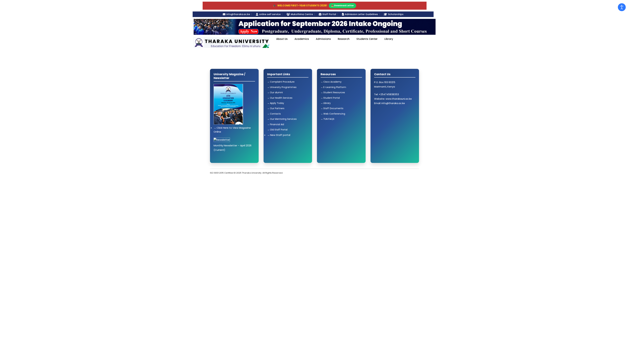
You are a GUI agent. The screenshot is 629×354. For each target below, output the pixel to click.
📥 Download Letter (342, 5)
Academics (302, 39)
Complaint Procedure (282, 81)
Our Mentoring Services (283, 119)
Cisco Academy (332, 81)
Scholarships (395, 14)
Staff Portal (329, 14)
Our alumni (276, 92)
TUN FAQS (328, 119)
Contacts (275, 113)
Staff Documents (333, 108)
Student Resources (334, 92)
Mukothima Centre (302, 14)
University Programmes (283, 87)
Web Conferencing (334, 113)
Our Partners (277, 108)
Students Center (367, 39)
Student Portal (331, 97)
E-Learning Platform (334, 87)
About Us (282, 39)
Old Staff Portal (278, 129)
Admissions (323, 39)
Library (388, 39)
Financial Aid (277, 124)
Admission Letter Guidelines (361, 14)
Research (344, 39)
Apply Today (277, 103)
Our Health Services (281, 97)
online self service (270, 14)
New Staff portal (280, 135)
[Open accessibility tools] (622, 7)
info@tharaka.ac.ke (238, 14)
